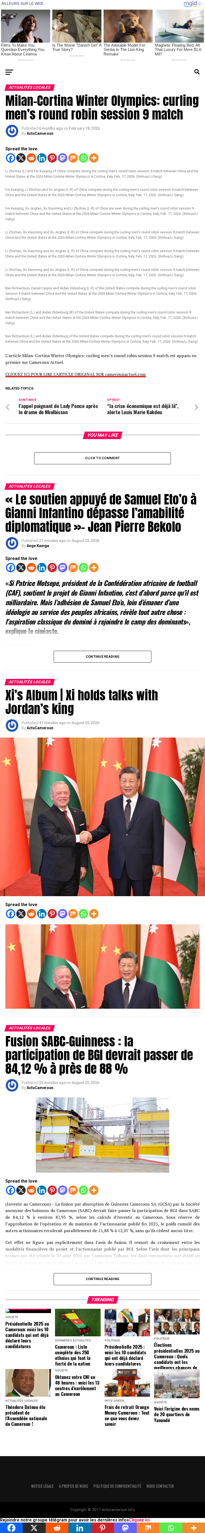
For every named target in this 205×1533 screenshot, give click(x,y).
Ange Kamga (38, 546)
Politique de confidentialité (117, 1486)
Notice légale (42, 1486)
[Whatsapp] (83, 158)
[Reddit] (31, 158)
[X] (21, 158)
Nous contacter (160, 1486)
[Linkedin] (41, 158)
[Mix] (73, 158)
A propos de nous (73, 1486)
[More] (93, 158)
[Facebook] (10, 158)
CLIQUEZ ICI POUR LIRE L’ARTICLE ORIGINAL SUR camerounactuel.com (75, 374)
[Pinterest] (52, 158)
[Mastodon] (62, 158)
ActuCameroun (40, 133)
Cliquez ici (139, 1520)
